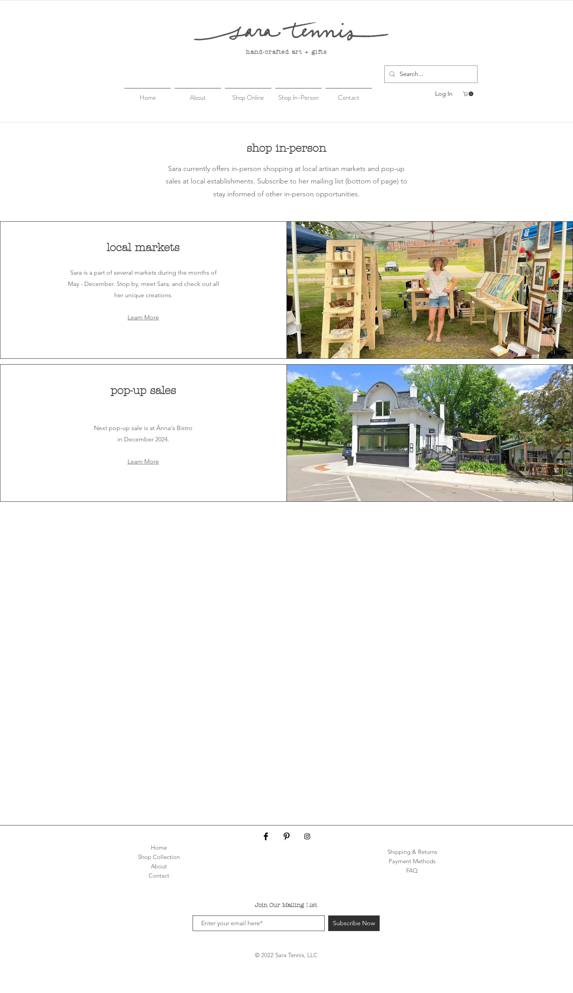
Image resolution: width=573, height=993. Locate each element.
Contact (159, 875)
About (159, 866)
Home (159, 847)
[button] (468, 94)
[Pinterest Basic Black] (286, 836)
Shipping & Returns (412, 851)
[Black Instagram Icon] (307, 836)
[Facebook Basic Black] (266, 836)
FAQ (412, 870)
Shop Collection (159, 857)
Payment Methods (412, 861)
